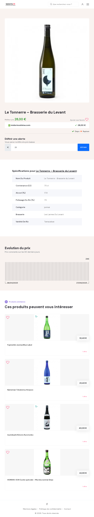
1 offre (84, 352)
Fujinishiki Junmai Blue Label (19, 345)
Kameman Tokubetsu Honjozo (20, 390)
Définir (83, 147)
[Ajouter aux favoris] (86, 119)
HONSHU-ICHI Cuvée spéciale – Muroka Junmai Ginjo (30, 480)
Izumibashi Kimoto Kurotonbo (20, 435)
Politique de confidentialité (50, 509)
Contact (67, 509)
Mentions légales (30, 509)
